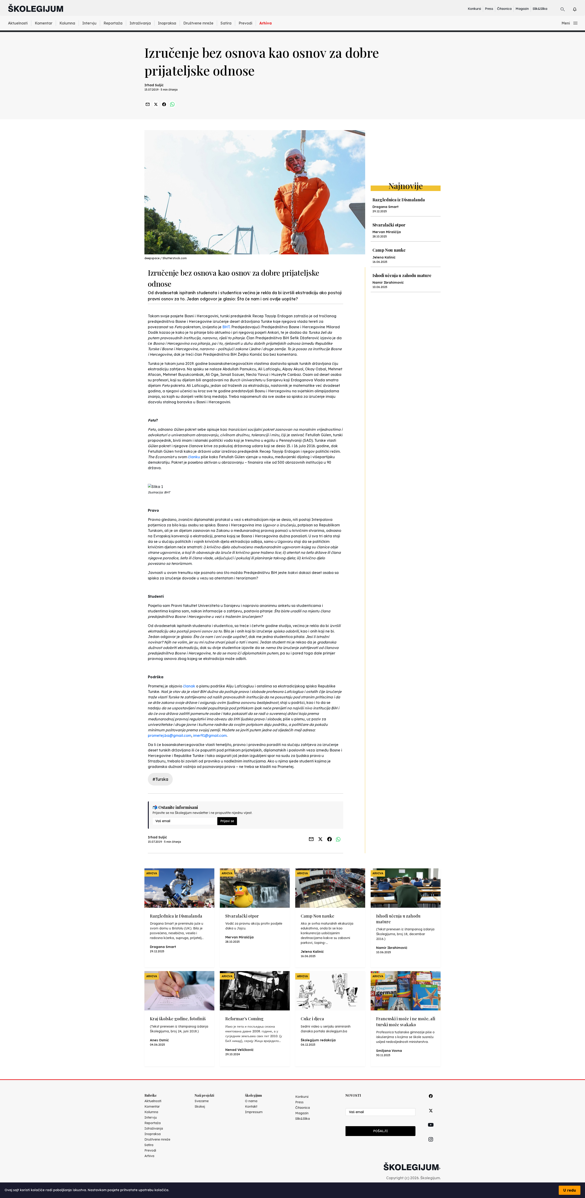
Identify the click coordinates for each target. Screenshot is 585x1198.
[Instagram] (431, 1144)
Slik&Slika (540, 9)
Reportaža (113, 23)
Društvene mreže (198, 23)
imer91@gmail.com (210, 735)
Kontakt (251, 1106)
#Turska (160, 779)
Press (489, 9)
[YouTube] (431, 1130)
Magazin (522, 9)
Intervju (89, 23)
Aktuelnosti (18, 23)
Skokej (200, 1106)
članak (189, 686)
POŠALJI (380, 1131)
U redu (569, 1190)
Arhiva (265, 23)
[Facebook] (431, 1101)
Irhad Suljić (154, 85)
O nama (251, 1101)
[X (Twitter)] (431, 1116)
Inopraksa (167, 23)
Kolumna (67, 23)
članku (194, 457)
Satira (226, 23)
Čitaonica (504, 9)
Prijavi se (227, 821)
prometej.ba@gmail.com (169, 735)
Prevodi (245, 23)
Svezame (202, 1101)
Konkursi (474, 9)
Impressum (254, 1112)
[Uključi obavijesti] (579, 8)
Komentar (43, 23)
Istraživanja (140, 23)
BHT (226, 327)
